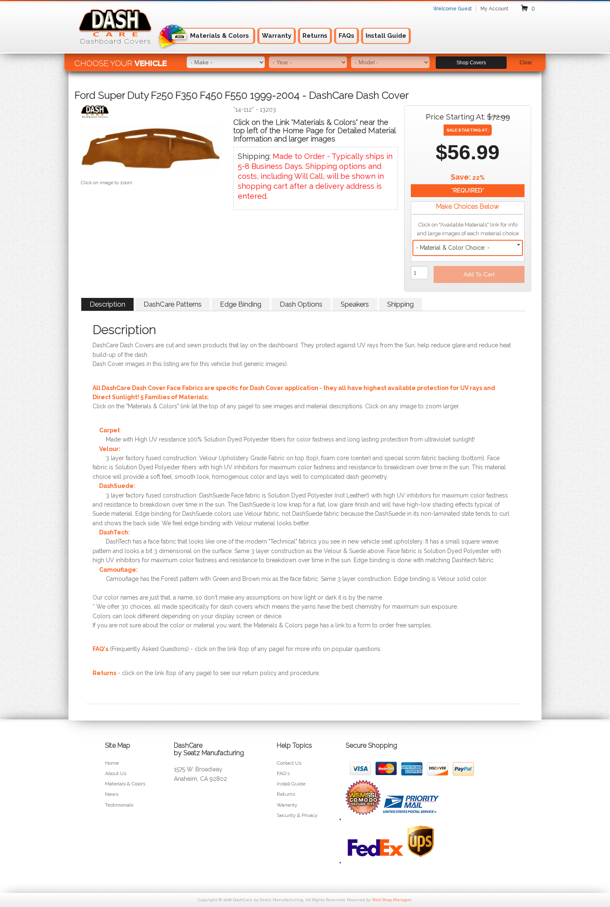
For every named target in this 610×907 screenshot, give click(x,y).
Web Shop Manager (391, 899)
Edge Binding (240, 304)
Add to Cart (479, 274)
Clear (526, 63)
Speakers (355, 304)
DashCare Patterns (173, 304)
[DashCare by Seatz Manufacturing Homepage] (115, 49)
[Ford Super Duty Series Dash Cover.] (151, 149)
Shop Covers (471, 63)
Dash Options (301, 304)
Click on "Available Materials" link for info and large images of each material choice (468, 229)
